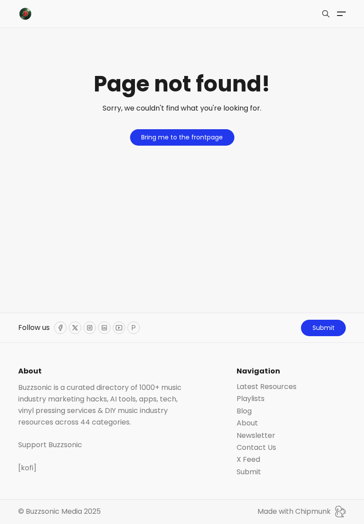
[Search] (325, 13)
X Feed (248, 459)
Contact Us (256, 448)
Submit (324, 327)
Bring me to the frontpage (182, 137)
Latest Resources (267, 387)
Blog (244, 411)
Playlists (251, 399)
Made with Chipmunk (294, 511)
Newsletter (256, 436)
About (247, 423)
